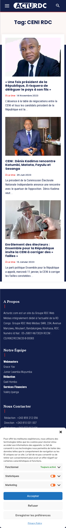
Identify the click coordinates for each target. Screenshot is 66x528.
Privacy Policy (35, 523)
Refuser (33, 505)
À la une (10, 95)
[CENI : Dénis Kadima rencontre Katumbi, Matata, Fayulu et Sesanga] (33, 136)
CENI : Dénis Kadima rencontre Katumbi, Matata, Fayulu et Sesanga (30, 165)
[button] (60, 432)
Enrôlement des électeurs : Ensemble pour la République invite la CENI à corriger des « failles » (29, 250)
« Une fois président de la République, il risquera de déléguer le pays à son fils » (28, 86)
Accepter (33, 496)
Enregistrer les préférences (33, 515)
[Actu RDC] (31, 6)
